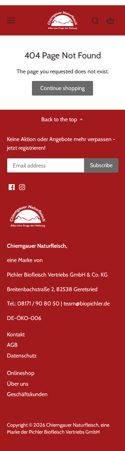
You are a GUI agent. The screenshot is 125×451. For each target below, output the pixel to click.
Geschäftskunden (27, 394)
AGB (12, 345)
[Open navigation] (11, 20)
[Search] (95, 20)
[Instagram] (22, 187)
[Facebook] (12, 187)
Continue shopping (62, 88)
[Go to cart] (110, 20)
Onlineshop (20, 373)
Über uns (17, 383)
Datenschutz (22, 355)
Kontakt (16, 334)
